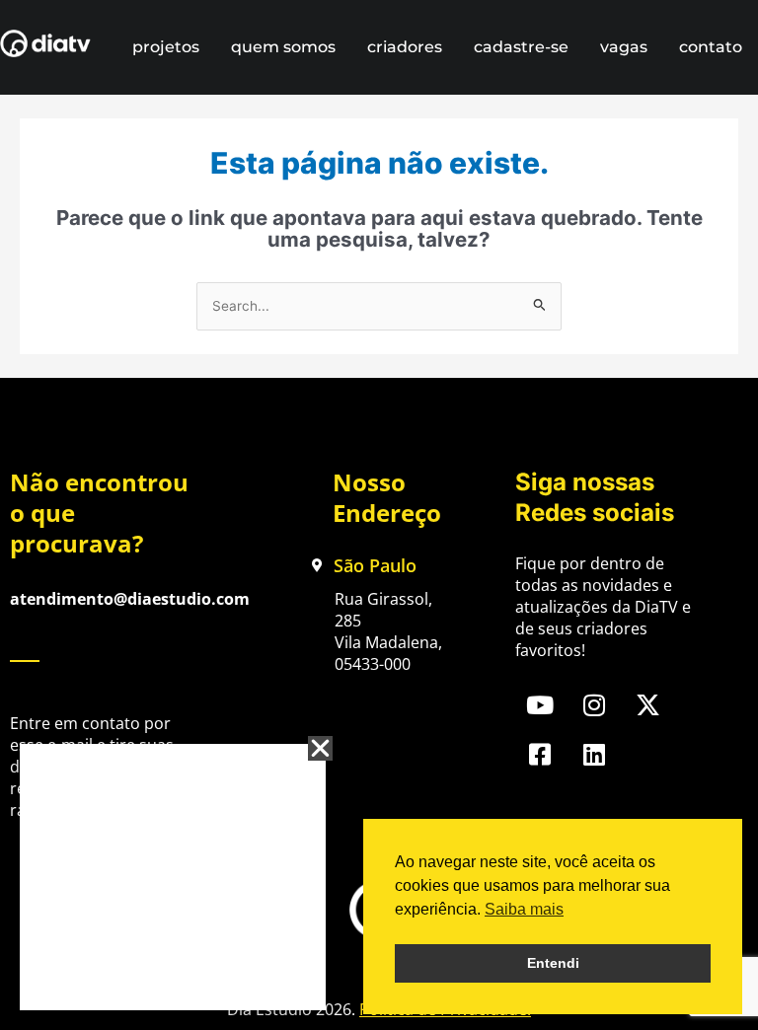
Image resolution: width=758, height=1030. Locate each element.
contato (710, 46)
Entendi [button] (553, 963)
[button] (320, 748)
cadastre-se (521, 46)
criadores (404, 46)
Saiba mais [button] (524, 909)
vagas (623, 46)
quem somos (283, 46)
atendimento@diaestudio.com (130, 599)
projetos (165, 46)
